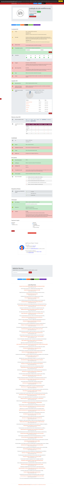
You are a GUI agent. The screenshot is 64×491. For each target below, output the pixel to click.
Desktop (13, 223)
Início (18, 3)
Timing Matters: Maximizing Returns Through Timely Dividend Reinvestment (32, 460)
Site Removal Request (43, 484)
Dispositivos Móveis (15, 224)
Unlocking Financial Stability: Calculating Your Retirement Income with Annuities (32, 433)
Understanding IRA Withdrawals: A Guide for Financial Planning (32, 448)
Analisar (30, 272)
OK (60, 1)
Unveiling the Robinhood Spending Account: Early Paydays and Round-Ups (32, 301)
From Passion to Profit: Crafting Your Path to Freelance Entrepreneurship (32, 332)
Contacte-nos (27, 3)
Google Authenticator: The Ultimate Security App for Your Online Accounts (32, 313)
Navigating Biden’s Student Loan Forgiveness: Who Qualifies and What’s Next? (32, 367)
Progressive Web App (36, 227)
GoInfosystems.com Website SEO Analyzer (24, 484)
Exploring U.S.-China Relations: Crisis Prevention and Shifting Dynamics (32, 452)
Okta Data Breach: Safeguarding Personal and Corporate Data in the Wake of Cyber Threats (32, 394)
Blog (24, 3)
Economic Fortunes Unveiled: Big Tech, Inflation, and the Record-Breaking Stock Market (32, 286)
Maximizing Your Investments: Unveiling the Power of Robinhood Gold (32, 371)
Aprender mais (19, 1)
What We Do (28, 105)
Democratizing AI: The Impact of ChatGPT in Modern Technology (32, 390)
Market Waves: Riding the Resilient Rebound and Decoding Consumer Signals (32, 464)
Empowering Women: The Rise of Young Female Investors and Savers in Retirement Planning (32, 468)
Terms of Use (37, 484)
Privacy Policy (33, 484)
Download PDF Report (33, 16)
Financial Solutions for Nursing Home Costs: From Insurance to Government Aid (32, 429)
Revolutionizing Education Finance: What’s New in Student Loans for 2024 (32, 328)
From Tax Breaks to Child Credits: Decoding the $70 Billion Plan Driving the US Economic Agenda (32, 305)
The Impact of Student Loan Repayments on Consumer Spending (32, 456)
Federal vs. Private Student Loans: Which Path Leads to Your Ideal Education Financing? (32, 406)
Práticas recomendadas (36, 225)
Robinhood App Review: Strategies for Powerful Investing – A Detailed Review (32, 398)
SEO (33, 226)
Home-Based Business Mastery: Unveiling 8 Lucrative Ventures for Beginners (32, 359)
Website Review (14, 3)
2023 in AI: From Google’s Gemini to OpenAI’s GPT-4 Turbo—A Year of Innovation (32, 336)
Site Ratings (21, 3)
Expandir (50, 52)
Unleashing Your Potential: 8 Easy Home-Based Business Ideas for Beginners (32, 363)
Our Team (27, 107)
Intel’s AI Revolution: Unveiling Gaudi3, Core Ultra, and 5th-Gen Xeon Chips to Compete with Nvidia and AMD (32, 344)
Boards (27, 109)
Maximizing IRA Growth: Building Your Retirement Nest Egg (32, 425)
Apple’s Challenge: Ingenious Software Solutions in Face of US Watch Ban (32, 340)
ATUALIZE (39, 11)
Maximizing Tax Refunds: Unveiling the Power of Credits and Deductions (32, 317)
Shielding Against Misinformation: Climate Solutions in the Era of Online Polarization (32, 421)
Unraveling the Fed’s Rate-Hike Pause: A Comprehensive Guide (32, 348)
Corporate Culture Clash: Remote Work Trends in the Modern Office (32, 375)
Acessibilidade (35, 224)
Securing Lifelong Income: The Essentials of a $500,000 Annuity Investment (32, 437)
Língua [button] (51, 3)
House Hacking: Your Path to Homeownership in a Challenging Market (32, 402)
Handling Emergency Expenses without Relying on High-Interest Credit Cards (32, 309)
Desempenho (35, 223)
